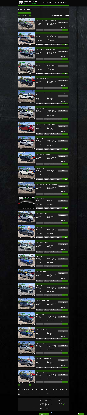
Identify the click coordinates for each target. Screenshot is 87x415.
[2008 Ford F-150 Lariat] (26, 172)
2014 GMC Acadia (43, 300)
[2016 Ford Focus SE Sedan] (26, 231)
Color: (37, 22)
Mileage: (48, 24)
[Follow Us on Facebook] (59, 404)
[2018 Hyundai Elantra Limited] (26, 347)
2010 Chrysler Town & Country (45, 124)
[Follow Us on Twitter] (61, 404)
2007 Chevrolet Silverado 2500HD (51, 93)
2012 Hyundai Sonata (43, 372)
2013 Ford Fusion (41, 271)
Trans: (37, 40)
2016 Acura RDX (47, 20)
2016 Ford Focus (42, 228)
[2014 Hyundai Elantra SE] (26, 332)
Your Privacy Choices (48, 412)
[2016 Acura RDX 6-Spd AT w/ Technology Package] (26, 24)
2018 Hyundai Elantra (43, 343)
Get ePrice (62, 360)
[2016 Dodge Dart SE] (26, 142)
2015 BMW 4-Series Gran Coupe (45, 35)
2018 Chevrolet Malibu (42, 78)
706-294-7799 (62, 403)
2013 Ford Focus (42, 213)
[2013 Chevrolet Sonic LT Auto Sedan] (26, 112)
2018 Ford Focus (42, 257)
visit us (42, 393)
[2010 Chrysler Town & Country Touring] (26, 127)
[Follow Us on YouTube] (63, 404)
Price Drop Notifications (39, 44)
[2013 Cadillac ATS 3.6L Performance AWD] (26, 53)
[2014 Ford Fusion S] (26, 289)
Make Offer (52, 44)
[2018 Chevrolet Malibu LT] (26, 82)
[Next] (30, 15)
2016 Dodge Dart (41, 138)
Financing (58, 44)
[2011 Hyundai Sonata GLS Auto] (26, 361)
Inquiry (46, 44)
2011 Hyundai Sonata (43, 358)
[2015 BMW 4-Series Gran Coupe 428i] (26, 38)
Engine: (48, 23)
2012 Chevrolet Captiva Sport (45, 64)
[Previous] (19, 15)
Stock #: (48, 40)
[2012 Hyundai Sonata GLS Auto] (26, 376)
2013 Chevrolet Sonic (44, 108)
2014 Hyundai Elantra (42, 329)
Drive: (37, 24)
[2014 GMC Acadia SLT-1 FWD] (26, 303)
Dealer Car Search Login (37, 412)
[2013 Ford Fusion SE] (26, 274)
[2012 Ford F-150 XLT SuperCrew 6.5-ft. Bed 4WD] (26, 202)
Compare (63, 27)
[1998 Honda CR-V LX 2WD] (26, 318)
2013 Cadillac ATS (45, 49)
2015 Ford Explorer (43, 154)
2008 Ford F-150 (41, 169)
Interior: (37, 23)
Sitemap (45, 412)
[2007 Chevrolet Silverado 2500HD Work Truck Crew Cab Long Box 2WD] (26, 96)
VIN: (47, 22)
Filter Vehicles (24, 13)
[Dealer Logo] (27, 2)
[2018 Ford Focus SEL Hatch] (26, 260)
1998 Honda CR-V (42, 314)
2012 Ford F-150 (46, 184)
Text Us (65, 44)
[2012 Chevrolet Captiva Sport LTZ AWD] (26, 67)
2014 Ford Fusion (40, 285)
